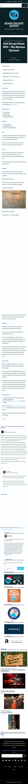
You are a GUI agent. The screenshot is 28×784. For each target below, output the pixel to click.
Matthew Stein (4, 672)
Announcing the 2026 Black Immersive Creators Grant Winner (13, 733)
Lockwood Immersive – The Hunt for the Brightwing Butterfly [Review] (13, 670)
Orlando (5, 710)
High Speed (14, 104)
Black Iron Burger (15, 401)
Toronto (14, 668)
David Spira (14, 58)
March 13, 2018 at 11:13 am (12, 472)
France (2, 690)
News (2, 731)
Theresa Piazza (4, 713)
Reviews (21, 40)
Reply (2, 468)
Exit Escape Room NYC (9, 40)
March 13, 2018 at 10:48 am (10, 432)
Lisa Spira (2, 735)
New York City (17, 40)
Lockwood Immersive (5, 668)
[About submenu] (15, 769)
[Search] (25, 5)
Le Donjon (6, 690)
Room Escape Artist (14, 24)
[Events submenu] (16, 766)
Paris (9, 690)
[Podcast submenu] (11, 766)
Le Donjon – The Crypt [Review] (8, 691)
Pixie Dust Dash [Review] (6, 712)
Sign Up (20, 568)
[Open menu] (14, 33)
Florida (2, 710)
